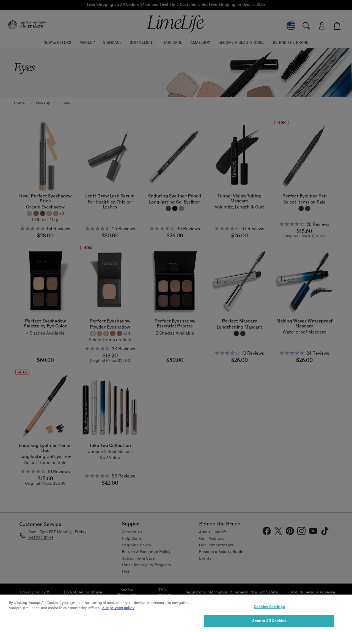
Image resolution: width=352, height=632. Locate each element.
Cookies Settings (269, 607)
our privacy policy (118, 608)
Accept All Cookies (269, 620)
